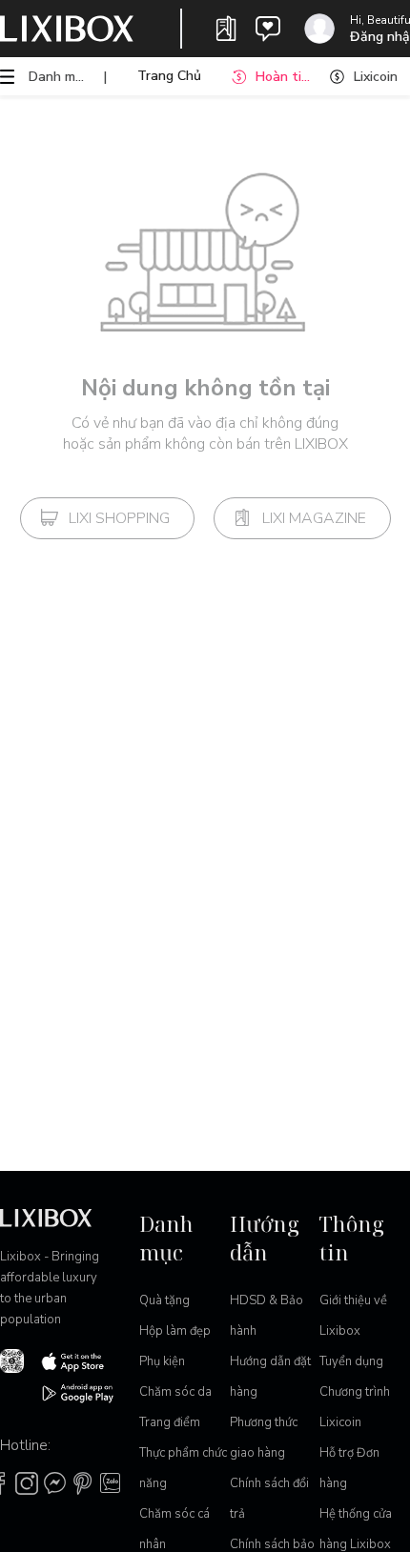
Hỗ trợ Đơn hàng (349, 1468)
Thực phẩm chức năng (183, 1468)
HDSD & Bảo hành (266, 1316)
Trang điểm (169, 1422)
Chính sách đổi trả (269, 1498)
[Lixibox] (66, 29)
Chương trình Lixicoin (354, 1407)
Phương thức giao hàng (263, 1437)
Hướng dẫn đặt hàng (270, 1377)
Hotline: (25, 1445)
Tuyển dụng (351, 1361)
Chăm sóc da (175, 1392)
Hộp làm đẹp (175, 1331)
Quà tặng (164, 1300)
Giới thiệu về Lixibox (353, 1316)
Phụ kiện (162, 1361)
